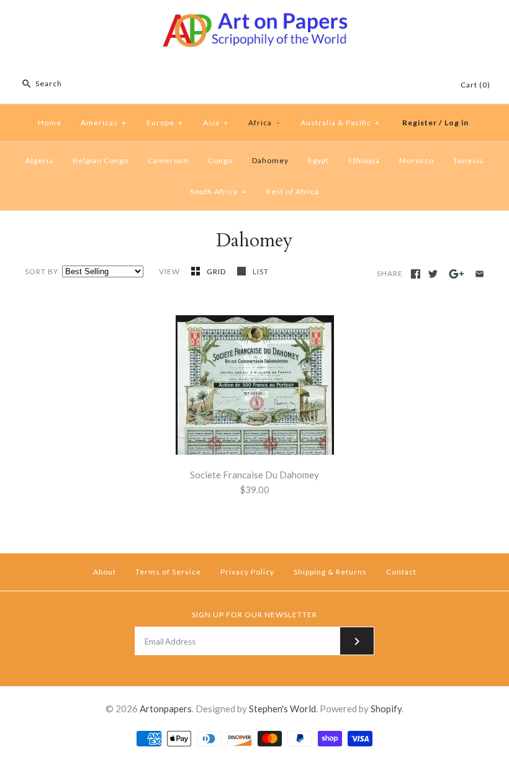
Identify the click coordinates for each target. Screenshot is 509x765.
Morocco (416, 160)
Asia (215, 122)
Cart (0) (475, 84)
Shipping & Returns (330, 571)
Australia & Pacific (340, 122)
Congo (220, 160)
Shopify (386, 708)
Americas (104, 122)
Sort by (41, 271)
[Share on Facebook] (415, 274)
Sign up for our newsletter (254, 614)
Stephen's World (282, 708)
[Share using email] (479, 274)
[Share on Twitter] (433, 274)
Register (419, 122)
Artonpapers (166, 708)
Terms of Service (168, 571)
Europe (164, 122)
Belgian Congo (100, 160)
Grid (217, 271)
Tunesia (468, 160)
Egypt (318, 160)
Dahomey (270, 160)
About (104, 571)
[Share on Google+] (456, 274)
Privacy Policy (247, 571)
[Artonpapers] (254, 19)
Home (49, 122)
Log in (456, 122)
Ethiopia (364, 160)
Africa (264, 122)
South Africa (218, 191)
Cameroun (168, 160)
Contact (401, 571)
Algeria (39, 160)
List (261, 271)
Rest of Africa (292, 191)
